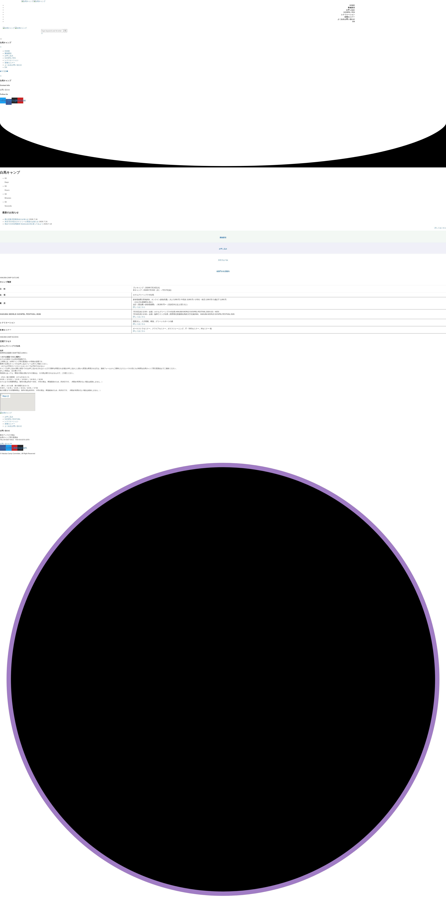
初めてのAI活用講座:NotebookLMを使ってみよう (24, 224)
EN (353, 21)
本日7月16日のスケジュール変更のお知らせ (22, 221)
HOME (352, 5)
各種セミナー (349, 17)
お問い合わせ (5, 444)
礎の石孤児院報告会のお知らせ (17, 219)
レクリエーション (348, 14)
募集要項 (351, 7)
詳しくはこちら (440, 228)
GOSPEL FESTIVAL (13, 419)
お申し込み (350, 10)
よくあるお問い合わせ (346, 19)
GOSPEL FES (349, 12)
